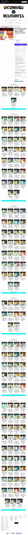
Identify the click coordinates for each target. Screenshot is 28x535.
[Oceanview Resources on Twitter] (10, 518)
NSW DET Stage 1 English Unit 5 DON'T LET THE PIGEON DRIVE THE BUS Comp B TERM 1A (4, 421)
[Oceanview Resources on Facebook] (11, 518)
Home (1, 25)
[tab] (21, 48)
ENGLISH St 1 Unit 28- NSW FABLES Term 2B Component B (23, 134)
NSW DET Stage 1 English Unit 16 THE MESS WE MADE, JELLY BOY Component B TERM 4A (4, 176)
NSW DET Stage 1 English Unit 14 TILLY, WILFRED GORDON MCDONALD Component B (10, 154)
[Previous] (1, 33)
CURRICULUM (13, 20)
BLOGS (20, 20)
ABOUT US (18, 22)
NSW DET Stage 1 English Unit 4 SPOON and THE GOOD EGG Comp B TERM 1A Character (23, 410)
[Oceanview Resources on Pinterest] (12, 518)
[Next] (12, 33)
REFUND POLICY (7, 522)
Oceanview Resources (14, 532)
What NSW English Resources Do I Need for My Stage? (2, 519)
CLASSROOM (11, 22)
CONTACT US (7, 519)
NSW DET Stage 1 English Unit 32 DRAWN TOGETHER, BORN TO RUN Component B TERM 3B (10, 94)
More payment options (17, 46)
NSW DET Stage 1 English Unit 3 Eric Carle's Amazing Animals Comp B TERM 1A (16, 410)
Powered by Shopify (17, 532)
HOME (6, 20)
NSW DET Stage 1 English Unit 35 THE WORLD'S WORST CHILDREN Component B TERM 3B (22, 94)
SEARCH (6, 518)
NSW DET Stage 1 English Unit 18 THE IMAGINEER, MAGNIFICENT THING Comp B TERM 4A (10, 176)
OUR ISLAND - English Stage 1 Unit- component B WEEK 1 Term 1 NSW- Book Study (4, 410)
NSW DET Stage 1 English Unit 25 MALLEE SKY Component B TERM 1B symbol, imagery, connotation (4, 473)
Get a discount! (14, 84)
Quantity (15, 36)
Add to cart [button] (13, 334)
